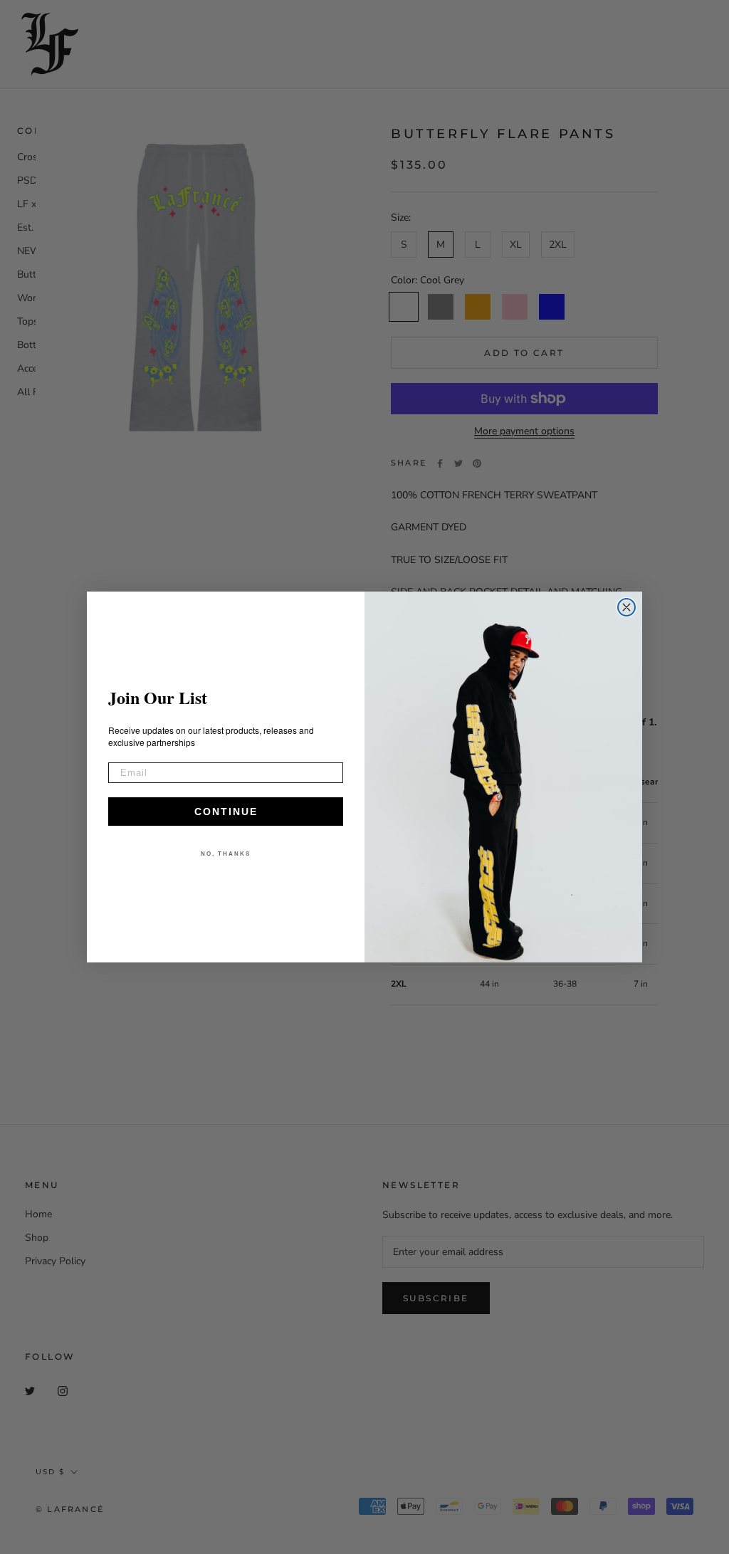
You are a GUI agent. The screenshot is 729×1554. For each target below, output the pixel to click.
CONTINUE (226, 811)
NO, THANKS (226, 854)
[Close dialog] (626, 607)
